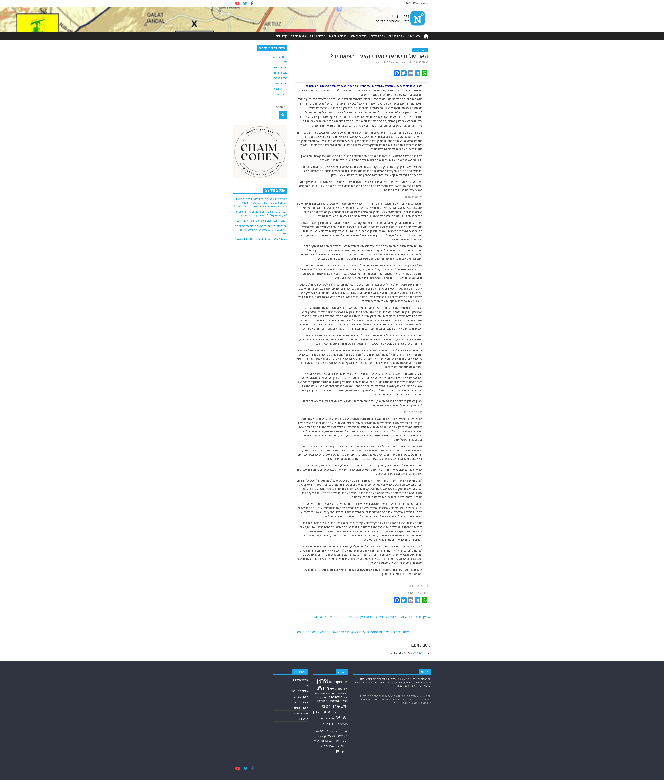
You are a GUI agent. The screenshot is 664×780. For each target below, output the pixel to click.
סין (321, 730)
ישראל (341, 717)
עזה (334, 735)
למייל (395, 702)
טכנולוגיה (324, 711)
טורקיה (342, 711)
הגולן (345, 697)
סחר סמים (333, 731)
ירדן (315, 712)
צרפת (339, 740)
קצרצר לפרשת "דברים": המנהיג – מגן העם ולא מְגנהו (261, 238)
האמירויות (318, 693)
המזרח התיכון (335, 697)
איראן (322, 680)
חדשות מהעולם (358, 36)
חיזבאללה (339, 706)
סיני (317, 731)
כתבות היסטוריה (337, 36)
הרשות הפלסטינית (337, 701)
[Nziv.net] (426, 36)
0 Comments (392, 62)
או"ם (345, 682)
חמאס (326, 706)
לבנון (335, 724)
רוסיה (343, 746)
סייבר (326, 731)
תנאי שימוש (414, 36)
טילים (334, 712)
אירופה (343, 688)
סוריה (343, 730)
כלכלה (344, 724)
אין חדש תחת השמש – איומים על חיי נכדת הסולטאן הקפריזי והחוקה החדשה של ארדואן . (371, 617)
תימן (339, 751)
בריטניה (343, 693)
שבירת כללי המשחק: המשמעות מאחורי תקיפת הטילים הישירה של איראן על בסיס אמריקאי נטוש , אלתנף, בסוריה (261, 229)
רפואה (334, 746)
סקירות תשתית (317, 36)
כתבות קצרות (378, 36)
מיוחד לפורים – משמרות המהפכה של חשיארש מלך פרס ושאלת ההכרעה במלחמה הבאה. (351, 632)
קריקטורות (281, 36)
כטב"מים (324, 718)
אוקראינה (335, 681)
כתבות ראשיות (396, 36)
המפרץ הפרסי (320, 697)
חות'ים (321, 701)
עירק (327, 735)
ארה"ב (322, 688)
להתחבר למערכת (418, 652)
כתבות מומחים (298, 36)
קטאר (316, 741)
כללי (285, 62)
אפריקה (333, 688)
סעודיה (343, 736)
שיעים (327, 746)
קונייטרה (332, 741)
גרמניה (334, 693)
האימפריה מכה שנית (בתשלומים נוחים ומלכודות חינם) (261, 220)
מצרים (325, 723)
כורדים (331, 718)
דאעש (327, 693)
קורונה (324, 741)
